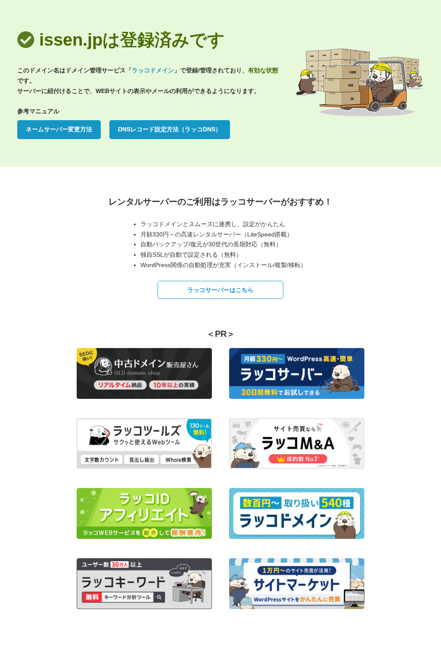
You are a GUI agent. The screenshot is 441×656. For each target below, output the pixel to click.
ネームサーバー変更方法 (59, 129)
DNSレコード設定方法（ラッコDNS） (169, 129)
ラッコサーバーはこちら (220, 289)
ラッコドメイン (153, 70)
